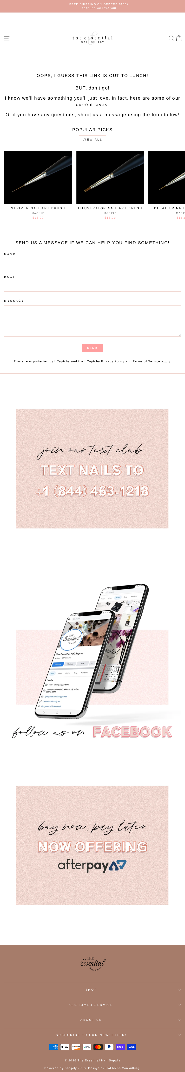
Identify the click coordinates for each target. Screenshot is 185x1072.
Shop (91, 989)
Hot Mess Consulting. (123, 1068)
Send (92, 347)
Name (10, 254)
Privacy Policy (113, 361)
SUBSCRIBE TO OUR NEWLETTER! (91, 1034)
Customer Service (91, 1004)
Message (14, 300)
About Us (91, 1019)
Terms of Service (146, 361)
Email (10, 277)
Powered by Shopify (60, 1068)
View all (93, 139)
